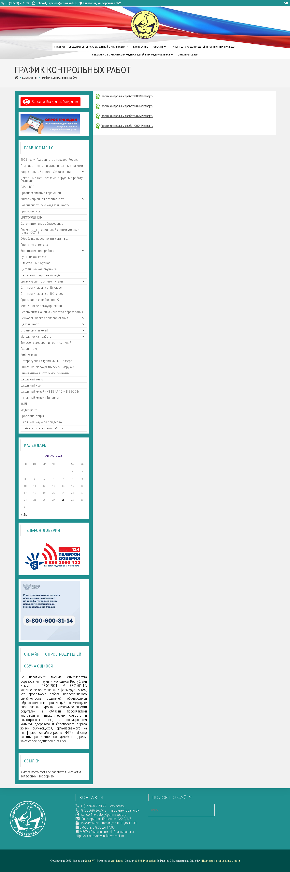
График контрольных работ (59, 77)
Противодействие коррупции (41, 193)
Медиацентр (29, 410)
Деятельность (31, 324)
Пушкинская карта (33, 257)
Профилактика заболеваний (40, 300)
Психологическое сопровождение (44, 318)
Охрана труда (30, 349)
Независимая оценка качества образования (52, 312)
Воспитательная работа (37, 251)
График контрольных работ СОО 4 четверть (127, 126)
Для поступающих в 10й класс (42, 294)
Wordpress (117, 860)
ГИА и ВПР (28, 187)
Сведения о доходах (35, 245)
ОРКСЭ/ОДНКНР (32, 217)
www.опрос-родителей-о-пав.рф (43, 741)
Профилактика (31, 211)
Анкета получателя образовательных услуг (51, 772)
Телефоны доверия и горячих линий (46, 342)
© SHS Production (145, 860)
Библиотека (29, 355)
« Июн (25, 514)
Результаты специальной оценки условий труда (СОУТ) (50, 231)
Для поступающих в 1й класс (41, 287)
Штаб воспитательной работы (42, 428)
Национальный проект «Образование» (47, 172)
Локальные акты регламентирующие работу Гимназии (52, 179)
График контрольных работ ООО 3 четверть (127, 96)
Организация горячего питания (43, 281)
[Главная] (16, 77)
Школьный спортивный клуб (40, 275)
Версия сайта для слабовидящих (54, 101)
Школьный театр (32, 379)
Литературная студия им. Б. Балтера (46, 361)
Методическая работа (36, 336)
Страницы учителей (34, 330)
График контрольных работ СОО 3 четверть (127, 116)
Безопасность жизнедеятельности (45, 205)
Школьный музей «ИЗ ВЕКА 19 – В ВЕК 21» (50, 391)
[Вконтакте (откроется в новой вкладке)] (286, 3)
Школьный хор (31, 385)
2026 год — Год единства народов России (50, 159)
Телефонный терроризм (37, 776)
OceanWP (89, 860)
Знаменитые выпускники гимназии (45, 373)
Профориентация (32, 416)
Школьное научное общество (41, 422)
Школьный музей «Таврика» (40, 398)
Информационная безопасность (43, 199)
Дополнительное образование (42, 223)
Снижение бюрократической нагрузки (47, 367)
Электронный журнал (36, 263)
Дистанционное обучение (39, 269)
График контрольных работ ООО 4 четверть (127, 106)
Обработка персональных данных (44, 238)
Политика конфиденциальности (221, 860)
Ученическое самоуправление (42, 306)
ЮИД (24, 404)
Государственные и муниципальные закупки (52, 166)
